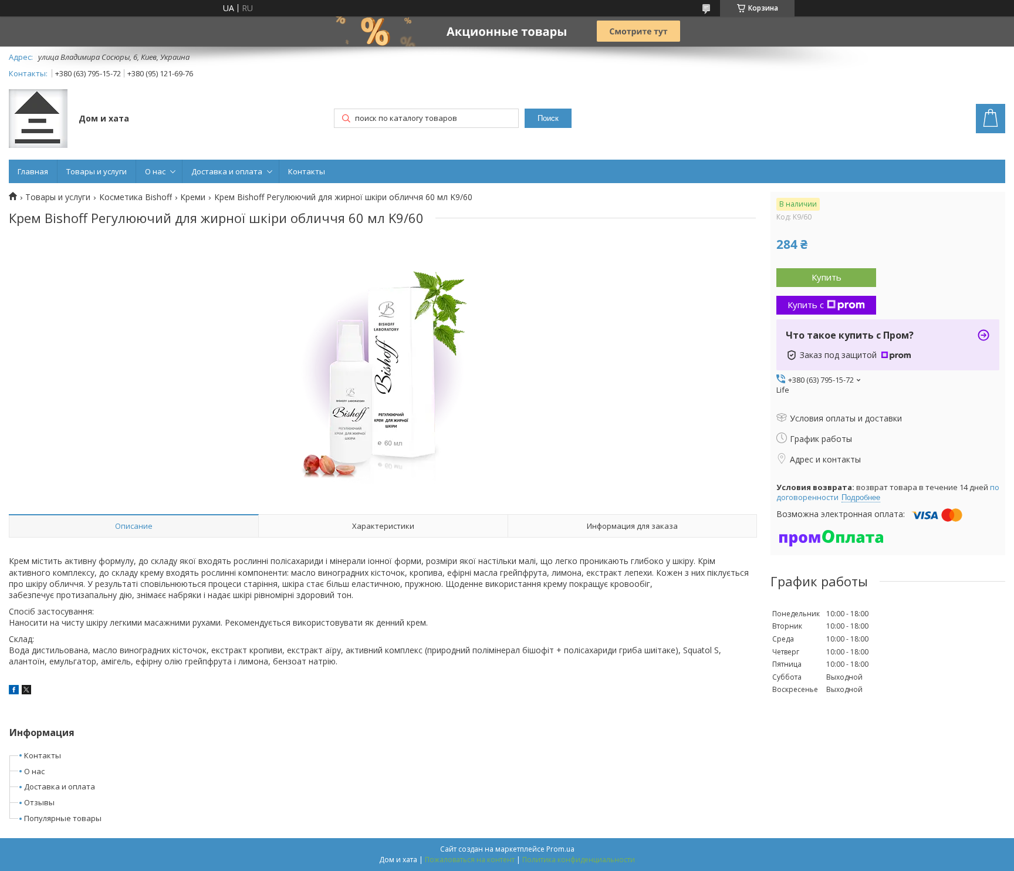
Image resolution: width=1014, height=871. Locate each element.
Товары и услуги (96, 171)
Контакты (306, 171)
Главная (33, 171)
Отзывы (39, 802)
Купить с (805, 304)
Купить (826, 277)
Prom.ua (560, 849)
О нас (155, 171)
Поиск (548, 118)
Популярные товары (63, 818)
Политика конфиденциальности (578, 860)
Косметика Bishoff (135, 197)
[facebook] (14, 691)
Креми (192, 197)
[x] (26, 691)
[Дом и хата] (38, 119)
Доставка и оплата (226, 171)
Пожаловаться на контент (470, 860)
